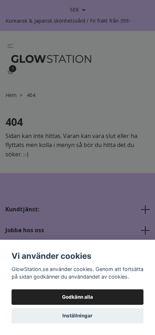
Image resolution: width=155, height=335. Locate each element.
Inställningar (77, 315)
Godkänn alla (77, 297)
